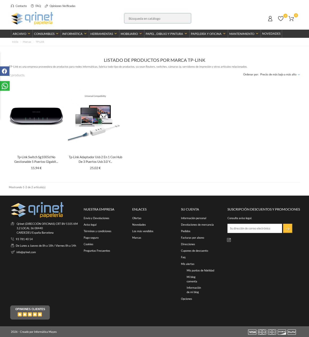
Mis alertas (187, 264)
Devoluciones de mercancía (197, 224)
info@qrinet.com (26, 252)
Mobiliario (132, 34)
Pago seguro (91, 237)
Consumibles (46, 34)
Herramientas (104, 34)
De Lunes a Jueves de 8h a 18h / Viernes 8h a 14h (46, 245)
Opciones (186, 298)
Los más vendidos (142, 231)
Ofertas (136, 218)
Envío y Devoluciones (96, 218)
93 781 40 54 (24, 239)
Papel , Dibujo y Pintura (167, 34)
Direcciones (188, 244)
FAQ (38, 6)
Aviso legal (90, 224)
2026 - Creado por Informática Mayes (34, 331)
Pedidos (185, 231)
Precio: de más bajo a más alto (278, 74)
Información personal (193, 218)
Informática (74, 34)
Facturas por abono (192, 237)
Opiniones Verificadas (62, 6)
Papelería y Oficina (208, 34)
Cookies (88, 244)
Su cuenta (190, 209)
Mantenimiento (244, 34)
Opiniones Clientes (30, 309)
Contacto (21, 6)
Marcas (136, 237)
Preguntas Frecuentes (97, 250)
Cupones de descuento (194, 250)
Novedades (271, 33)
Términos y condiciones (97, 231)
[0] (280, 20)
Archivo (22, 34)
